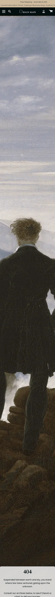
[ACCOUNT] (44, 11)
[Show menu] (4, 11)
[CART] (51, 11)
